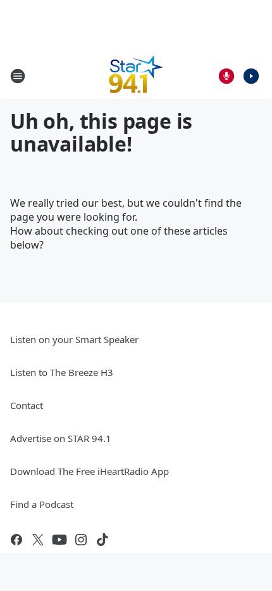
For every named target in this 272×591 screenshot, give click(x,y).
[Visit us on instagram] (81, 539)
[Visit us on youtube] (59, 539)
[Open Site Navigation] (17, 76)
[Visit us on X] (38, 539)
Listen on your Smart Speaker (74, 339)
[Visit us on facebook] (16, 539)
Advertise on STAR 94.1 (60, 438)
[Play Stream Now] (251, 76)
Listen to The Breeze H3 (61, 372)
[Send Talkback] (226, 76)
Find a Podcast (41, 504)
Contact (26, 405)
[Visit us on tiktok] (102, 539)
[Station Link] (136, 75)
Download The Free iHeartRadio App (89, 471)
